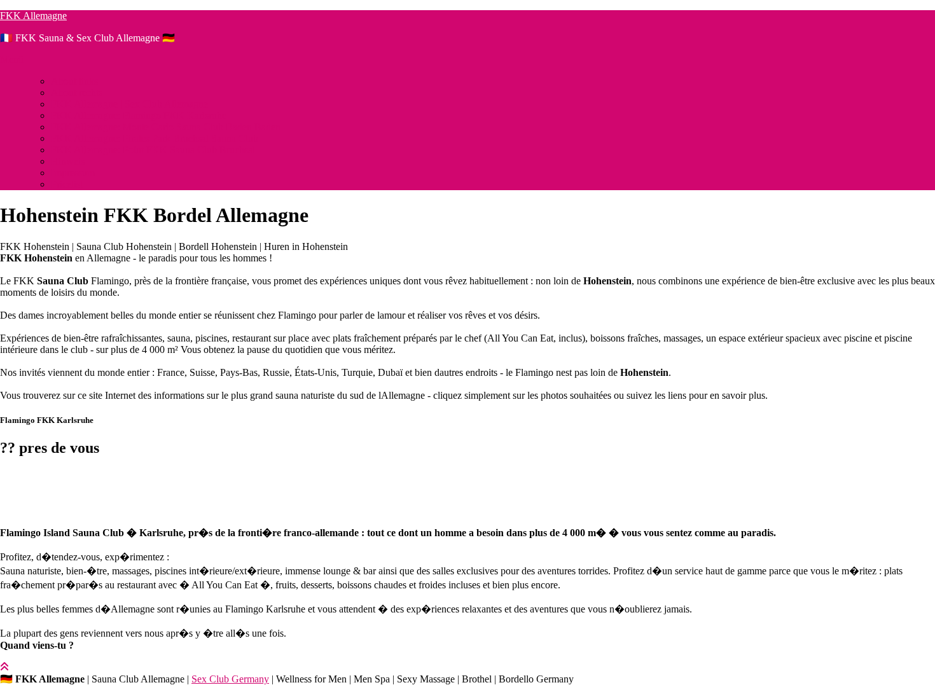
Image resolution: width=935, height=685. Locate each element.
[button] (467, 480)
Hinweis (68, 161)
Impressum (73, 172)
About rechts (76, 92)
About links (74, 81)
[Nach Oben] (4, 666)
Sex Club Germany (230, 679)
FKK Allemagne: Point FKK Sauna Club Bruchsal (153, 149)
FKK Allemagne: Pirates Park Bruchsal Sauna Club (154, 138)
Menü (12, 59)
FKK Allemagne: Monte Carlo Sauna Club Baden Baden (165, 126)
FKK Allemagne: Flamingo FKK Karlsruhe (138, 115)
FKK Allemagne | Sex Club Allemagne (129, 104)
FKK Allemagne (33, 15)
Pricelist (67, 184)
